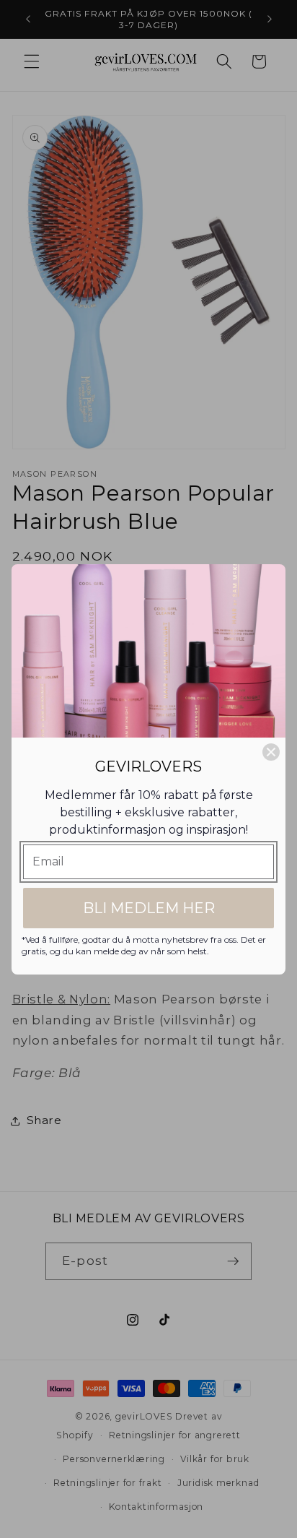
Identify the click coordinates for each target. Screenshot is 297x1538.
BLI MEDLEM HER (149, 908)
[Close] (271, 752)
